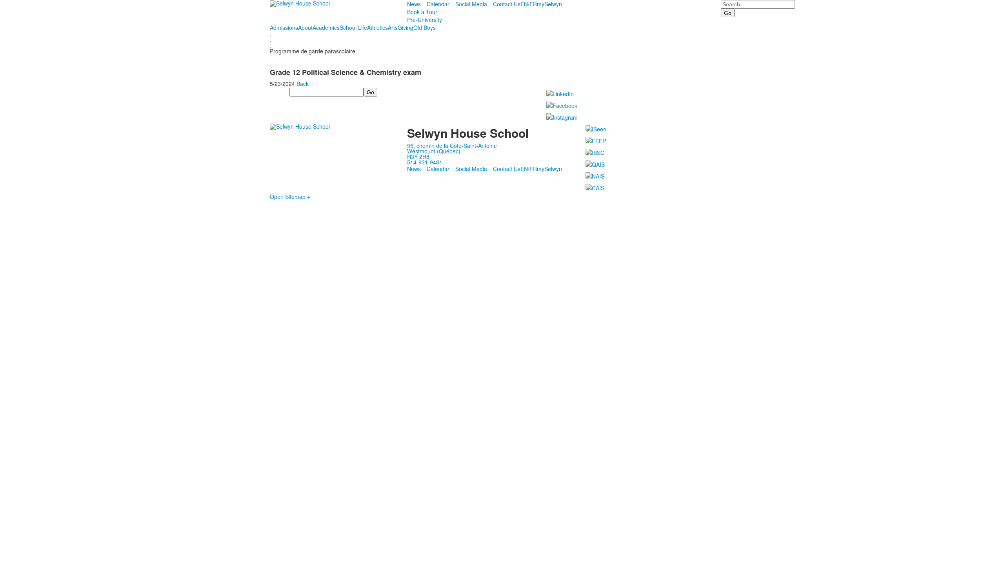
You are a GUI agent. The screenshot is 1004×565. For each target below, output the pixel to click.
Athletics (377, 27)
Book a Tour (422, 12)
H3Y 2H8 (418, 156)
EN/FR (528, 4)
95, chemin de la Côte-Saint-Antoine (452, 145)
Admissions (284, 27)
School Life (353, 27)
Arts (393, 27)
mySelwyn (549, 4)
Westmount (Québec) (433, 151)
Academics (326, 27)
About (305, 27)
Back (302, 83)
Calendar (438, 4)
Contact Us (506, 4)
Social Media (471, 4)
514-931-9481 (424, 162)
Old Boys (424, 27)
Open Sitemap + (290, 196)
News (414, 4)
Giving (405, 27)
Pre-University (424, 20)
